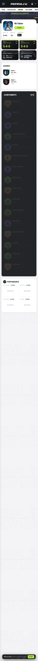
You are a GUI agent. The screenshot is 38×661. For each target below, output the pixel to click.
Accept (31, 656)
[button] (3, 4)
